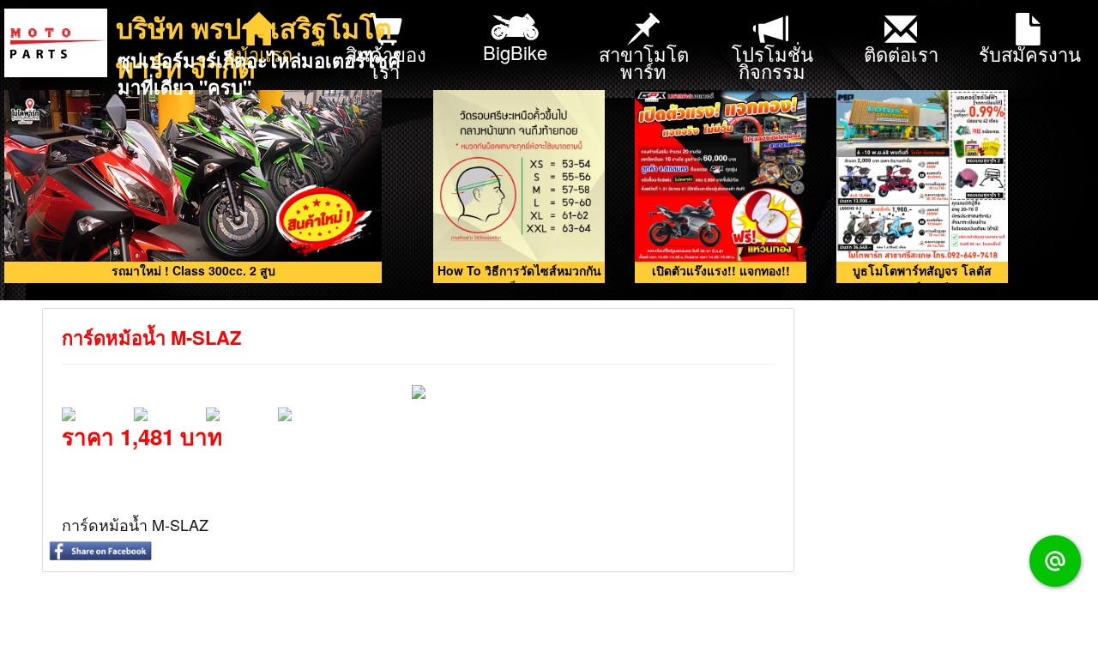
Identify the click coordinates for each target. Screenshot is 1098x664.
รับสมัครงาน (1030, 53)
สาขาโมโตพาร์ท (644, 62)
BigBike (515, 52)
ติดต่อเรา (901, 53)
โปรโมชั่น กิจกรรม (772, 62)
